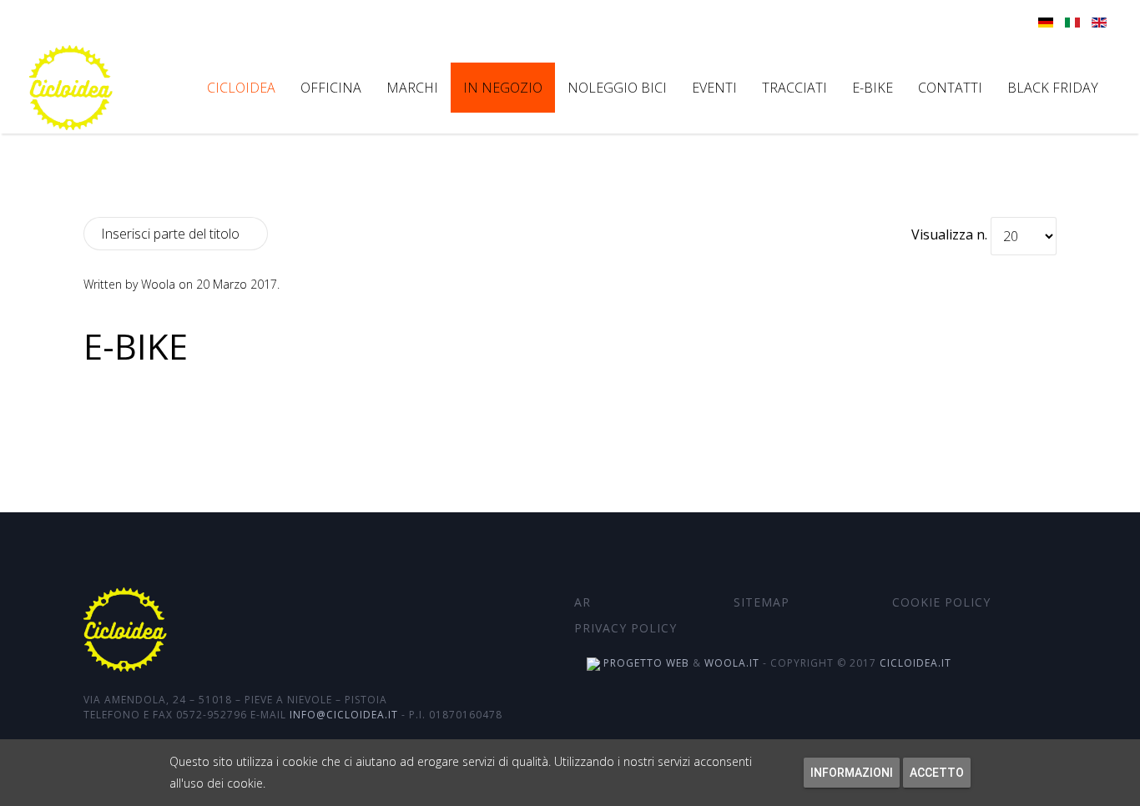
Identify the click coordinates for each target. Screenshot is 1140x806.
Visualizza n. (949, 234)
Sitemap (761, 602)
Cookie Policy (941, 602)
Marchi (412, 87)
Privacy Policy (625, 628)
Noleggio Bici (617, 87)
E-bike (872, 87)
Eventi (714, 87)
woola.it (731, 663)
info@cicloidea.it (344, 715)
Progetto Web (644, 663)
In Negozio (502, 87)
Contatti (950, 87)
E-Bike (135, 346)
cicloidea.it (915, 663)
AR (582, 602)
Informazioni (851, 772)
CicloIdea (241, 87)
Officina (330, 87)
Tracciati (794, 87)
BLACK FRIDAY (1052, 87)
